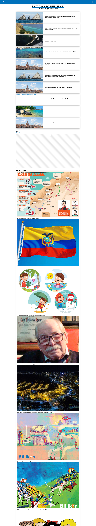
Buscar (94, 2)
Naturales (44, 4)
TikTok (86, 2)
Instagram (81, 2)
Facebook (83, 2)
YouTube (91, 2)
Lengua (49, 4)
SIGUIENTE (18, 132)
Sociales (38, 4)
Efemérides (61, 4)
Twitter (88, 2)
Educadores (32, 4)
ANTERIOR (18, 129)
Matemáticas (55, 4)
